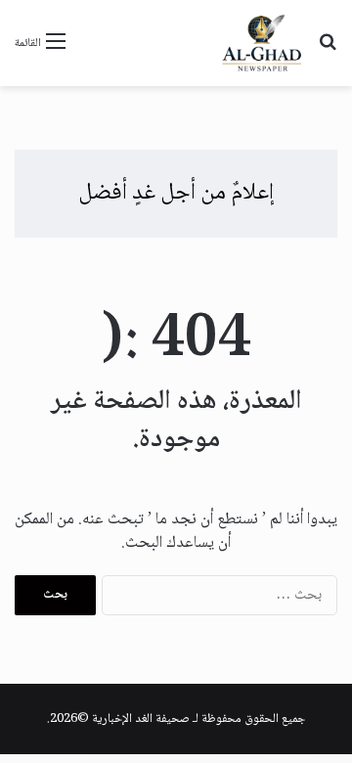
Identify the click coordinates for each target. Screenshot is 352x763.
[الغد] (262, 43)
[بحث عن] (327, 50)
